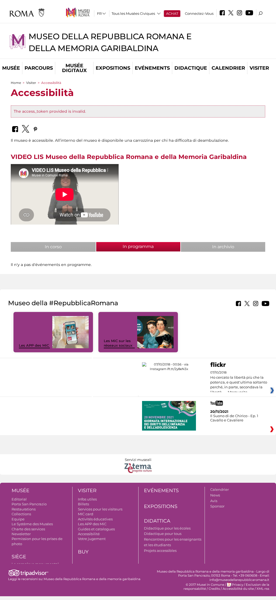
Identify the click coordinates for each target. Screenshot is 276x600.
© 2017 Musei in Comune (205, 585)
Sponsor (217, 506)
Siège (19, 556)
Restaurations (24, 509)
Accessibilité (89, 534)
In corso (53, 246)
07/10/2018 (238, 382)
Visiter (259, 68)
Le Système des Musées (32, 524)
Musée (11, 68)
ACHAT (172, 13)
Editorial (19, 499)
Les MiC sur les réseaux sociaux (118, 343)
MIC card (85, 514)
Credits (214, 589)
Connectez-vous (199, 13)
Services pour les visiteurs (100, 509)
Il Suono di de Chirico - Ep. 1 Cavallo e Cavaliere (234, 418)
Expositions (113, 68)
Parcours (39, 68)
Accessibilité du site (238, 589)
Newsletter (21, 534)
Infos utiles (87, 499)
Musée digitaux (74, 68)
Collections (21, 514)
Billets (83, 504)
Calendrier (228, 68)
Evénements (152, 68)
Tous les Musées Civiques (133, 13)
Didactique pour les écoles (167, 528)
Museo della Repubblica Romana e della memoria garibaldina (92, 579)
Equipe (18, 519)
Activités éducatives (95, 519)
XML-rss (263, 589)
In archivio (223, 246)
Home (16, 83)
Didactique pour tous (162, 533)
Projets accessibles (160, 550)
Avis (213, 501)
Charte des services (28, 529)
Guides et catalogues (96, 529)
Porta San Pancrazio (29, 504)
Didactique (190, 68)
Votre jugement (92, 539)
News (215, 495)
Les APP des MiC (34, 345)
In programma (150, 246)
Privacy (237, 585)
